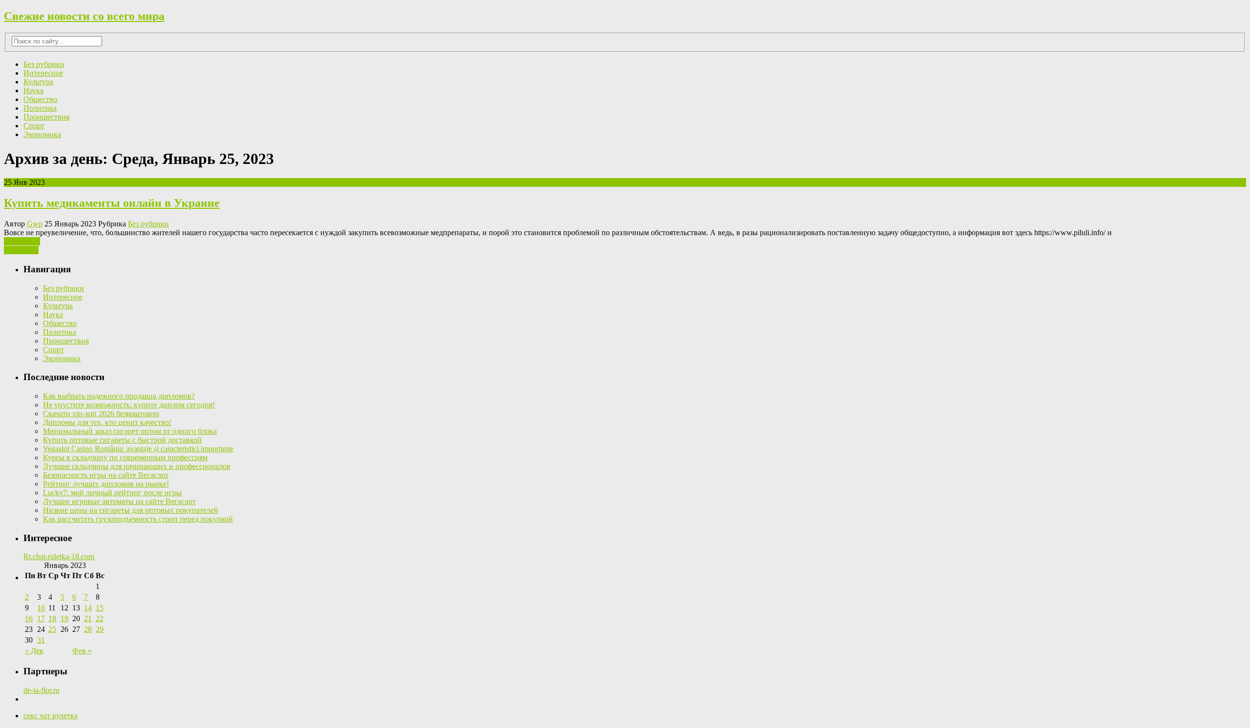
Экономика (42, 134)
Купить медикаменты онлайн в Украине (112, 203)
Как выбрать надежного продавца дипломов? (119, 396)
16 (29, 618)
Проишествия (46, 117)
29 (100, 629)
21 (88, 618)
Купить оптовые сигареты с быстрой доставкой (122, 440)
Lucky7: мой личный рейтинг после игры (112, 492)
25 (52, 629)
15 (100, 608)
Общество (40, 99)
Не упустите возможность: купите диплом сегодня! (129, 405)
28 (88, 629)
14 (88, 608)
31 (41, 640)
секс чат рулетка (50, 715)
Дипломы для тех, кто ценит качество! (107, 422)
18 (52, 618)
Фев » (82, 651)
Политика (40, 108)
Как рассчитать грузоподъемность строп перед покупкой (138, 519)
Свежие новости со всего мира (84, 16)
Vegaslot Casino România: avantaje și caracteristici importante (138, 449)
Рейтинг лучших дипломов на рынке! (106, 484)
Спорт (33, 125)
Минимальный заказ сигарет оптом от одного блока (130, 431)
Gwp (34, 224)
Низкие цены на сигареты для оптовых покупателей (130, 510)
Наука (33, 90)
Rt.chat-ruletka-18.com (58, 556)
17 (41, 618)
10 (41, 608)
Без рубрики (43, 64)
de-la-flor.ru (41, 690)
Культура (38, 82)
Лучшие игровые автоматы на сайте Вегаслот (119, 501)
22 (100, 618)
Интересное (43, 73)
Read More (21, 250)
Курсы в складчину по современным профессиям (125, 457)
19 (64, 618)
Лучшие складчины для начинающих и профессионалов (136, 466)
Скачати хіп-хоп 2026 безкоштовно (101, 413)
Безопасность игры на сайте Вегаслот (105, 475)
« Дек (34, 651)
